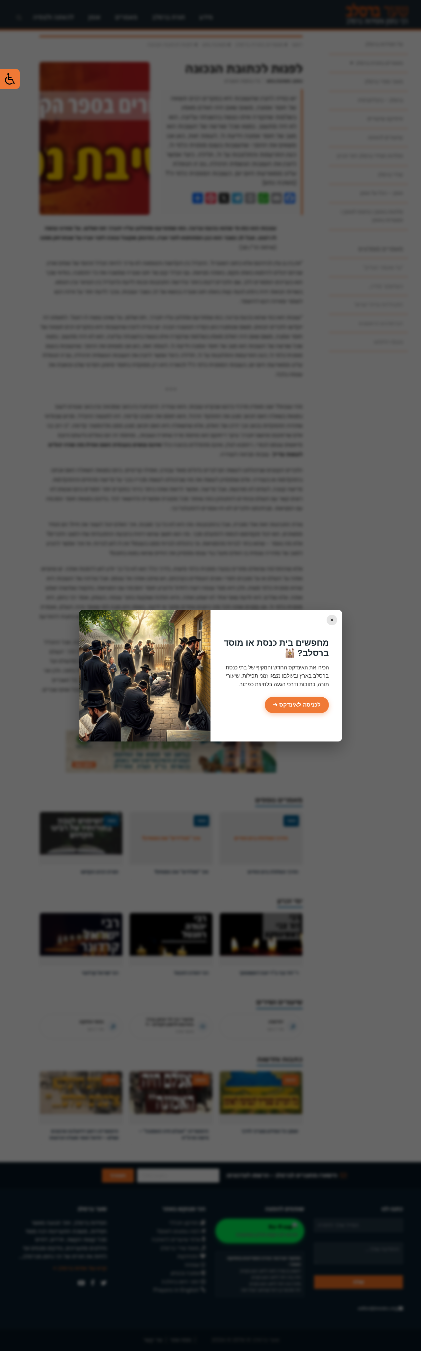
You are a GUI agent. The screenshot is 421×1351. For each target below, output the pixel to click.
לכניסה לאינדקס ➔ (297, 705)
